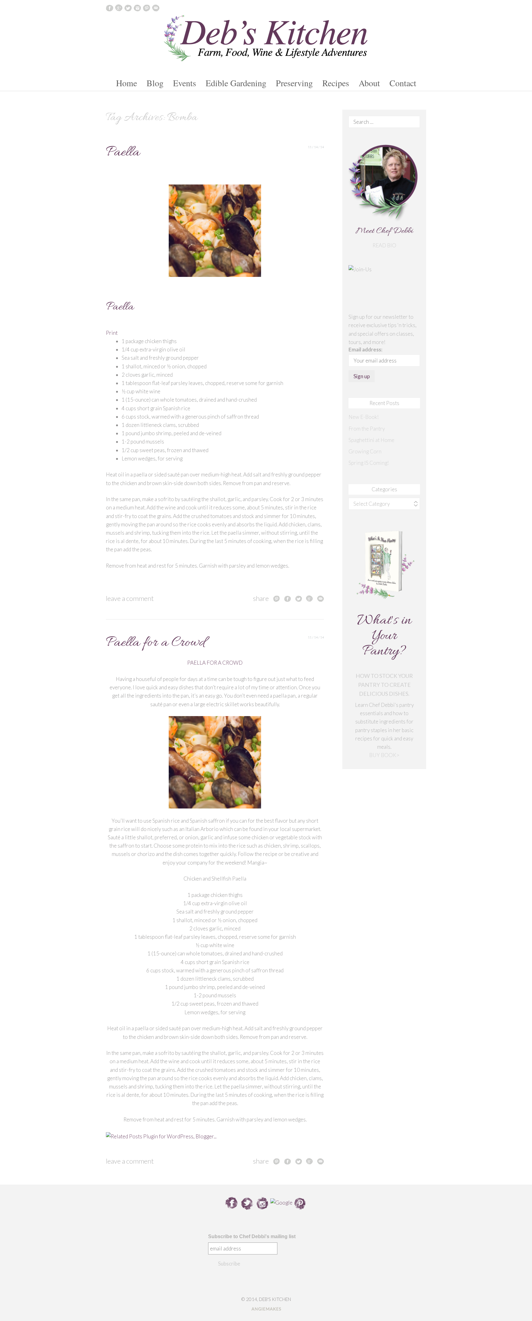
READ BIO (384, 245)
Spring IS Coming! (369, 463)
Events (184, 83)
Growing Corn (365, 451)
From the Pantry (367, 428)
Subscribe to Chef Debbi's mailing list (252, 1236)
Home (126, 83)
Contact (402, 83)
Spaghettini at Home (371, 440)
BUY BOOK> (384, 755)
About (369, 83)
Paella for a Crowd (155, 643)
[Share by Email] (320, 598)
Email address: (365, 349)
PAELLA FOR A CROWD (215, 662)
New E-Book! (364, 417)
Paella (123, 152)
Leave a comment (130, 598)
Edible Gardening (236, 83)
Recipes (335, 83)
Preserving (294, 83)
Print (112, 333)
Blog (155, 83)
